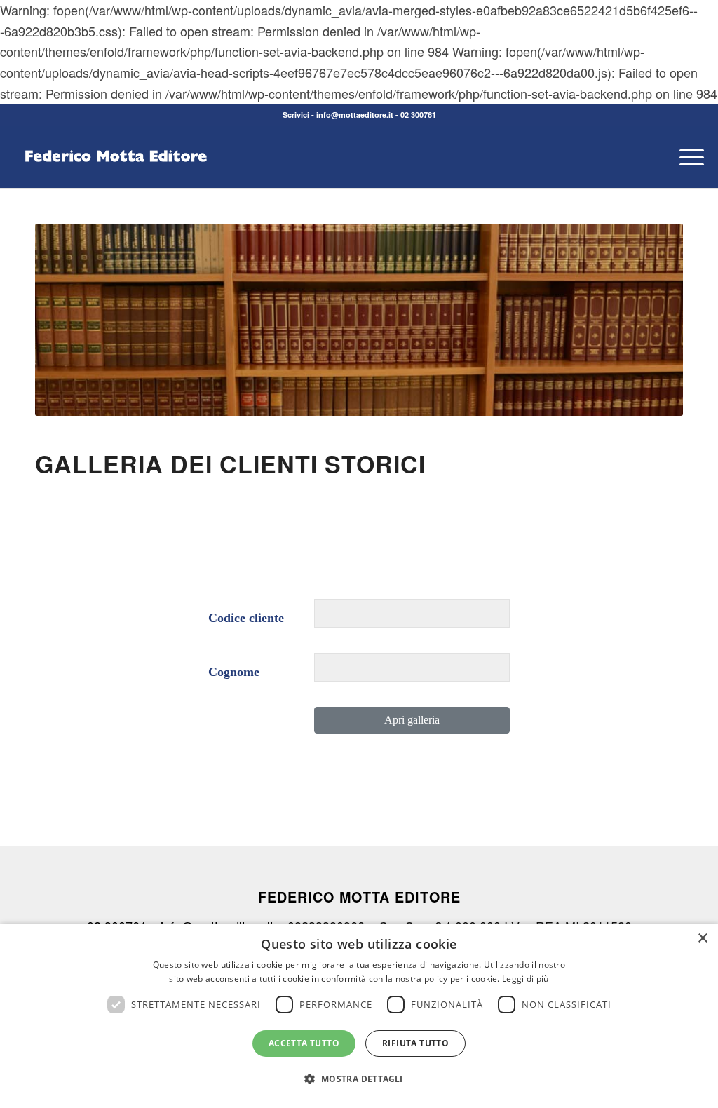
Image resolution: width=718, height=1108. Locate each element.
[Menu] (687, 157)
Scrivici (296, 114)
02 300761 (418, 114)
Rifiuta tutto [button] (415, 1043)
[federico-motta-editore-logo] (115, 178)
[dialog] (359, 1016)
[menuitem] (687, 157)
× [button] (702, 938)
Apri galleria (412, 720)
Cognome (233, 672)
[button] (358, 1079)
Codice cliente (246, 618)
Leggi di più (525, 979)
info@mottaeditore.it (354, 114)
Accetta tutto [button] (304, 1043)
